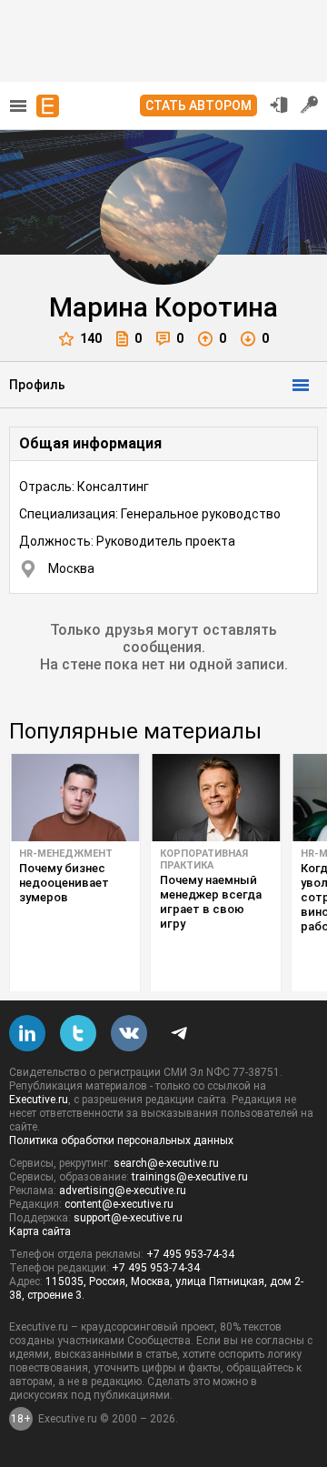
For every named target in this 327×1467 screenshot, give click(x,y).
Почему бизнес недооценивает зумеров (64, 882)
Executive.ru (38, 1099)
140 (91, 338)
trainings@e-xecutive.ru (190, 1177)
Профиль (37, 384)
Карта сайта (40, 1231)
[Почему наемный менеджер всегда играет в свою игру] (216, 797)
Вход (279, 104)
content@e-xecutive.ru (118, 1204)
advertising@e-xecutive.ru (122, 1190)
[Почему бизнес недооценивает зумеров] (75, 797)
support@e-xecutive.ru (128, 1217)
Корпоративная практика (204, 859)
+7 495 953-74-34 (190, 1254)
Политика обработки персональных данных (121, 1140)
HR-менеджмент (66, 853)
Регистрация (310, 104)
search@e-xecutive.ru (166, 1163)
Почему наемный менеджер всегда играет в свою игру (211, 901)
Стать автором (198, 105)
